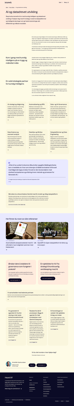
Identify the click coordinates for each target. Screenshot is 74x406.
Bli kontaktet (41, 365)
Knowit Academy (46, 393)
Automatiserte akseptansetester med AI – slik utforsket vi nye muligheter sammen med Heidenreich (21, 245)
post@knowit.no (32, 384)
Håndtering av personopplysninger (17, 399)
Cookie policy (7, 399)
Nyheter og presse (46, 384)
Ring (31, 365)
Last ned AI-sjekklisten (47, 278)
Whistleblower (27, 399)
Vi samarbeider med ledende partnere (20, 292)
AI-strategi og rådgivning (16, 104)
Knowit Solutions (60, 379)
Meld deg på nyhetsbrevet (12, 388)
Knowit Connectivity (60, 386)
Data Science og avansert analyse (13, 133)
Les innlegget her (12, 340)
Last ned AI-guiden (14, 280)
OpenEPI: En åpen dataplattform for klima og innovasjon (53, 244)
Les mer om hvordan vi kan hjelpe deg (16, 204)
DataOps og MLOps (35, 132)
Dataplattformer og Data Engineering (58, 133)
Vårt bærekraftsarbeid (47, 386)
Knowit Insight (59, 384)
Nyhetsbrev (45, 395)
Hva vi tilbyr (11, 7)
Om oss (44, 379)
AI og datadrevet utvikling (21, 7)
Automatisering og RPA (37, 104)
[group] (61, 2)
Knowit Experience (60, 382)
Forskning (45, 382)
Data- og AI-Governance (58, 104)
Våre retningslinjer (46, 391)
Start (7, 7)
